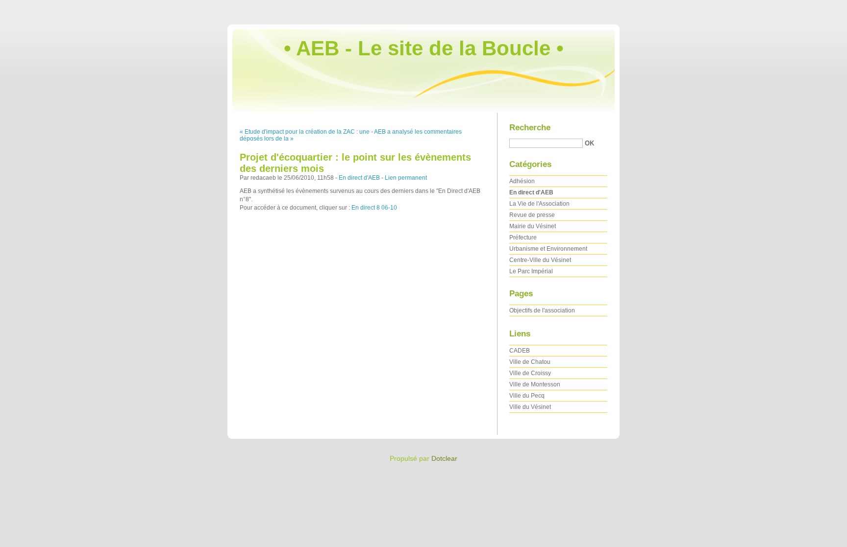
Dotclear (444, 458)
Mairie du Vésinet (532, 226)
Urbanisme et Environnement (548, 248)
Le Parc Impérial (531, 271)
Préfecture (523, 237)
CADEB (519, 350)
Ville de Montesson (534, 384)
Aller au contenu (725, 6)
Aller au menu (769, 6)
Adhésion (522, 181)
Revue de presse (532, 215)
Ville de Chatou (529, 361)
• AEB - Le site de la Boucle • (424, 48)
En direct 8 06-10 (374, 207)
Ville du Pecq (527, 395)
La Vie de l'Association (539, 203)
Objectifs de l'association (542, 310)
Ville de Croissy (530, 373)
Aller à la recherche (818, 6)
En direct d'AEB (359, 177)
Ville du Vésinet (530, 407)
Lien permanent (406, 177)
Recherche (529, 127)
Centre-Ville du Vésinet (540, 260)
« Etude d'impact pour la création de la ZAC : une (305, 131)
